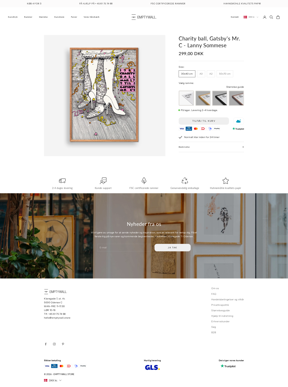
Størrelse (43, 17)
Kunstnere (59, 17)
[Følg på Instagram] (54, 344)
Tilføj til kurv (203, 121)
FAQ (213, 293)
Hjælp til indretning (222, 315)
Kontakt (235, 17)
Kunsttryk (13, 17)
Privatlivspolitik (220, 304)
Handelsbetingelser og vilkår (227, 299)
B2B (213, 332)
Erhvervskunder (220, 321)
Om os (215, 288)
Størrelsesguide (220, 310)
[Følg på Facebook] (45, 344)
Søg (213, 326)
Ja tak (172, 247)
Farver (74, 17)
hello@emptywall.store (57, 317)
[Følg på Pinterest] (63, 344)
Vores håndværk (92, 17)
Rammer (28, 17)
